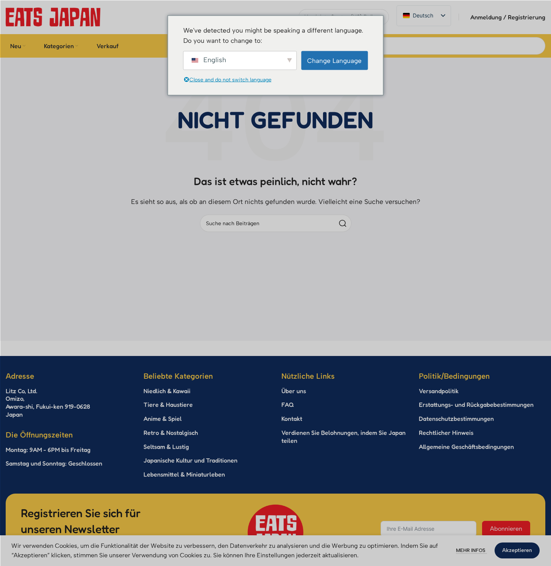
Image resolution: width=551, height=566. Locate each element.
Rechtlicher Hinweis (446, 432)
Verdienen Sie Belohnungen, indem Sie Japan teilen (343, 436)
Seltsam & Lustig (166, 446)
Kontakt (291, 418)
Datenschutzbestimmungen (456, 418)
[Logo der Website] (53, 16)
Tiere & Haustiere (168, 404)
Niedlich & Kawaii (167, 391)
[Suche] (342, 223)
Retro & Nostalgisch (171, 432)
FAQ (287, 404)
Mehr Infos (471, 550)
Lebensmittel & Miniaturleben (184, 474)
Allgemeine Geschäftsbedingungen (466, 446)
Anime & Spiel (163, 418)
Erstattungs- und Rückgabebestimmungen (476, 404)
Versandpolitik (439, 391)
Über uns (293, 391)
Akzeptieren (517, 550)
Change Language (334, 60)
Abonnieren (506, 528)
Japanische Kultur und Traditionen (190, 460)
